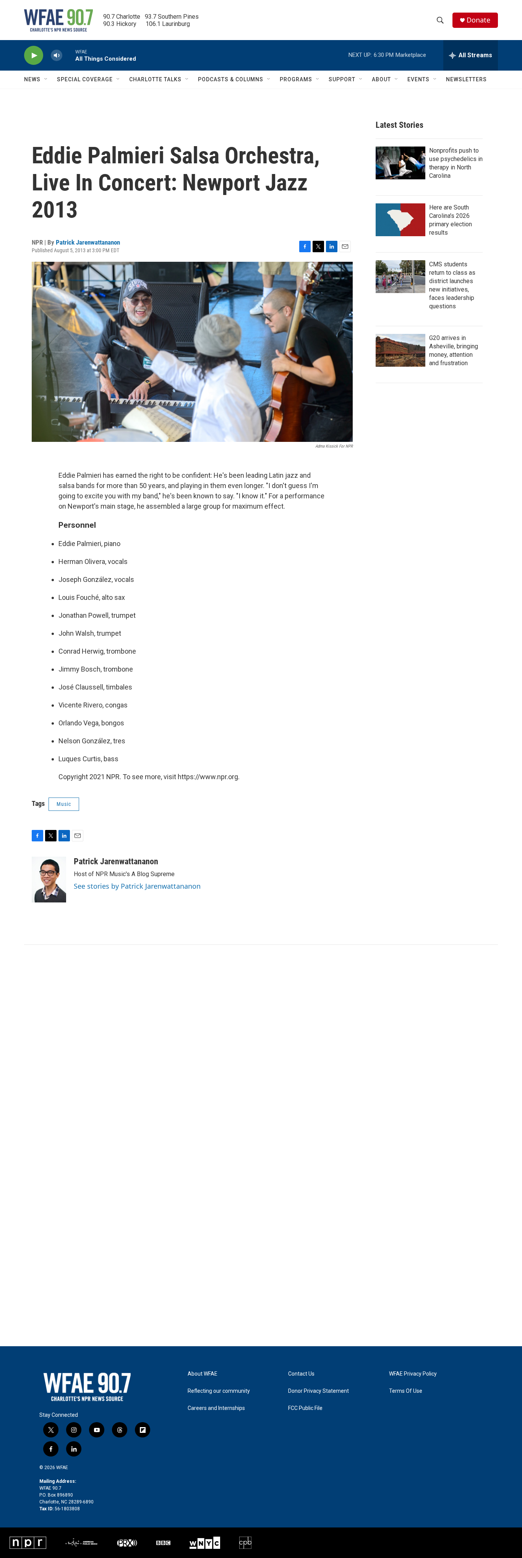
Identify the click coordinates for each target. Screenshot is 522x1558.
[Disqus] (261, 1047)
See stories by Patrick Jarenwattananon (137, 886)
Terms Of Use (405, 1391)
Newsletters (466, 79)
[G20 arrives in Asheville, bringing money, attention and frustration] (400, 350)
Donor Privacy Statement (318, 1391)
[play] (34, 55)
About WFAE (202, 1374)
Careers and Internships (216, 1408)
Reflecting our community (219, 1391)
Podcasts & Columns (230, 79)
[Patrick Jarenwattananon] (49, 879)
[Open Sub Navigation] (46, 79)
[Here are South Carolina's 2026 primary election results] (400, 219)
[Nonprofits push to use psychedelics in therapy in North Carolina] (400, 163)
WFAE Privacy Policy (413, 1374)
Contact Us (301, 1374)
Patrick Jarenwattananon (88, 242)
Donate (478, 20)
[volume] (56, 55)
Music (64, 804)
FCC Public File (305, 1408)
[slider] (69, 55)
